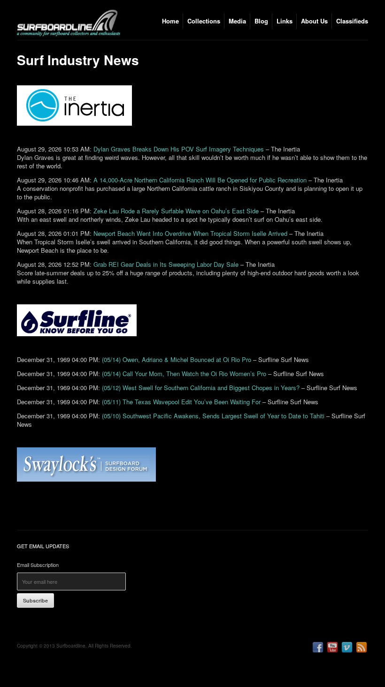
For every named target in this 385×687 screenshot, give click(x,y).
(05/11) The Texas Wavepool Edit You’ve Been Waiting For (181, 401)
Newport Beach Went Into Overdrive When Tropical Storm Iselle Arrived (190, 233)
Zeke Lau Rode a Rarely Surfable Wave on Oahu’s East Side (176, 210)
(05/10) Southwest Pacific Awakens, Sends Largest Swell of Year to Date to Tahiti (213, 415)
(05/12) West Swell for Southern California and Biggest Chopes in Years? (201, 387)
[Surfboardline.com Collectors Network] (68, 34)
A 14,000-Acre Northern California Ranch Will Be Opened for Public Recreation (200, 179)
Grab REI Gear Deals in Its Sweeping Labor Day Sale (166, 264)
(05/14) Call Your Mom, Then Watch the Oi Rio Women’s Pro (184, 373)
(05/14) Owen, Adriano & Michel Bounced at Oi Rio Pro (176, 359)
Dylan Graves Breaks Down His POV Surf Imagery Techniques (178, 148)
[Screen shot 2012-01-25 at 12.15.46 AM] (91, 486)
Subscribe (35, 600)
